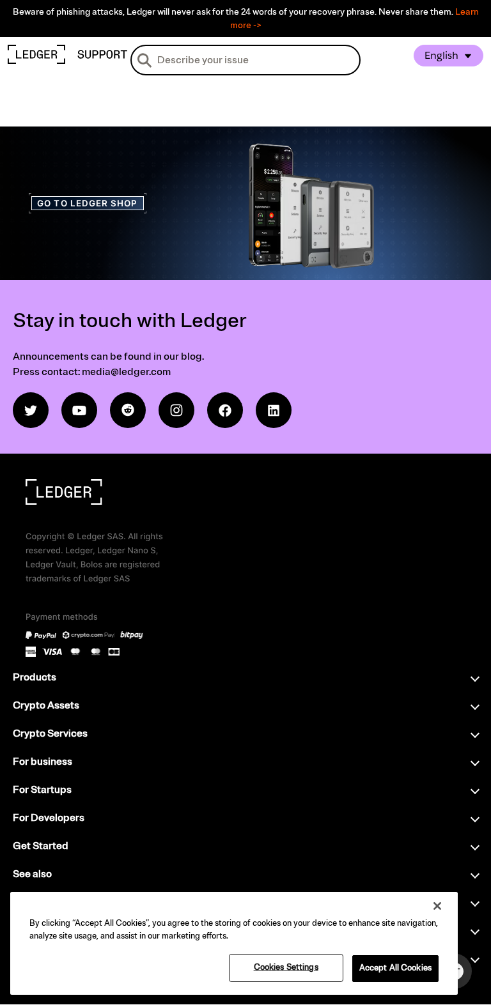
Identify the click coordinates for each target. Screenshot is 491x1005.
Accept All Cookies (395, 968)
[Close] (437, 906)
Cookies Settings (286, 967)
